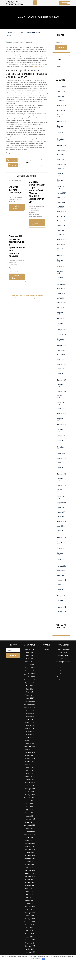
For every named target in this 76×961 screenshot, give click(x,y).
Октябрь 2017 (60, 491)
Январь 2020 (61, 425)
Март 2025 (61, 169)
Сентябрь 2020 (60, 403)
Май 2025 (60, 159)
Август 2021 (61, 345)
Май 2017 (60, 517)
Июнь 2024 (61, 202)
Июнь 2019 (61, 453)
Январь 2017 (61, 537)
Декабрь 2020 (60, 385)
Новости (63, 3)
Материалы (63, 665)
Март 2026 (61, 110)
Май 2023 (60, 235)
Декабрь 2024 (60, 181)
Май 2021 (60, 359)
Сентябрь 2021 (29, 798)
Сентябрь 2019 (29, 858)
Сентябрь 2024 (60, 187)
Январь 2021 (61, 380)
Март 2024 (61, 216)
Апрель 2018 (61, 458)
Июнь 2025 (61, 155)
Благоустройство (63, 650)
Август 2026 (61, 87)
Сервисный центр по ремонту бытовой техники (27, 295)
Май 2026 (60, 101)
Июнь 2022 (61, 293)
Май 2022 (60, 298)
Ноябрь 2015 (61, 607)
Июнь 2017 (61, 512)
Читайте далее (15, 207)
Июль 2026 (61, 91)
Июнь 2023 (61, 230)
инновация (63, 653)
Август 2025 (61, 145)
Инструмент (16, 153)
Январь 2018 (61, 474)
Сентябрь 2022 (29, 761)
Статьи (63, 674)
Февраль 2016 (60, 590)
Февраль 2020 (60, 419)
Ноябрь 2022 (61, 266)
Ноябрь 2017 (61, 485)
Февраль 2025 (60, 174)
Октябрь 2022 (60, 272)
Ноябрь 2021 (61, 330)
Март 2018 (61, 463)
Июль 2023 (61, 225)
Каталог (63, 659)
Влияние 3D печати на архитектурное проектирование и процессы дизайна (17, 246)
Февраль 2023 (60, 250)
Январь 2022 (61, 318)
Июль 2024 (61, 198)
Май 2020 (60, 409)
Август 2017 (61, 503)
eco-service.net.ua (38, 66)
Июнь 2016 (61, 571)
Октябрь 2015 (62, 612)
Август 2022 (61, 284)
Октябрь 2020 (60, 397)
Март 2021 (60, 369)
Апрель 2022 (61, 303)
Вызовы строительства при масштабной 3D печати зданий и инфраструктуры (37, 191)
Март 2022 (61, 307)
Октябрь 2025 (60, 133)
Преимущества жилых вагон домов (27, 298)
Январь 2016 (61, 596)
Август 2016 (61, 566)
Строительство (63, 677)
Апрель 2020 (61, 413)
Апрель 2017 (61, 521)
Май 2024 (60, 207)
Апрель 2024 (61, 212)
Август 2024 (61, 193)
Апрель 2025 (61, 164)
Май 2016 (60, 575)
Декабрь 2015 (60, 601)
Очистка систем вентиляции (15, 190)
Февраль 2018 (60, 468)
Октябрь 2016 (60, 554)
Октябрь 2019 (60, 441)
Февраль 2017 (60, 531)
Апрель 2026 (61, 105)
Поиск (61, 47)
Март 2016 (61, 585)
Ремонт (63, 671)
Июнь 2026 (61, 96)
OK (43, 958)
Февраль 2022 (60, 313)
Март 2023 (61, 244)
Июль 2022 (61, 289)
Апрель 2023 (61, 239)
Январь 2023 (61, 255)
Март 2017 (61, 526)
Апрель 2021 (61, 364)
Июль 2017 (61, 507)
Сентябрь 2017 (29, 885)
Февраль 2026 (60, 116)
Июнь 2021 (61, 355)
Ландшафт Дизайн (63, 662)
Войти (59, 67)
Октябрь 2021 (62, 334)
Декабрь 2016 (60, 543)
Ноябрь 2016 (61, 548)
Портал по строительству (14, 3)
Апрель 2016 (61, 580)
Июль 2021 (61, 350)
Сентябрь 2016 (29, 922)
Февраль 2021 (60, 374)
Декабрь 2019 (60, 430)
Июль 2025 (61, 150)
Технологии (63, 680)
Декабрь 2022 (60, 261)
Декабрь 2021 (60, 324)
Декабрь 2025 (60, 127)
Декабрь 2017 (60, 479)
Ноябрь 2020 (61, 391)
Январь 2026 (61, 121)
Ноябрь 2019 (61, 436)
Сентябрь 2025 (29, 680)
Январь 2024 (61, 221)
